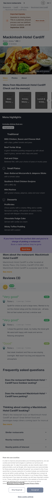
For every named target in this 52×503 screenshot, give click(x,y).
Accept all (35, 490)
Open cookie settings (25, 497)
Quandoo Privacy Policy (15, 483)
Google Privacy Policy (31, 483)
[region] (26, 477)
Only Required (17, 490)
